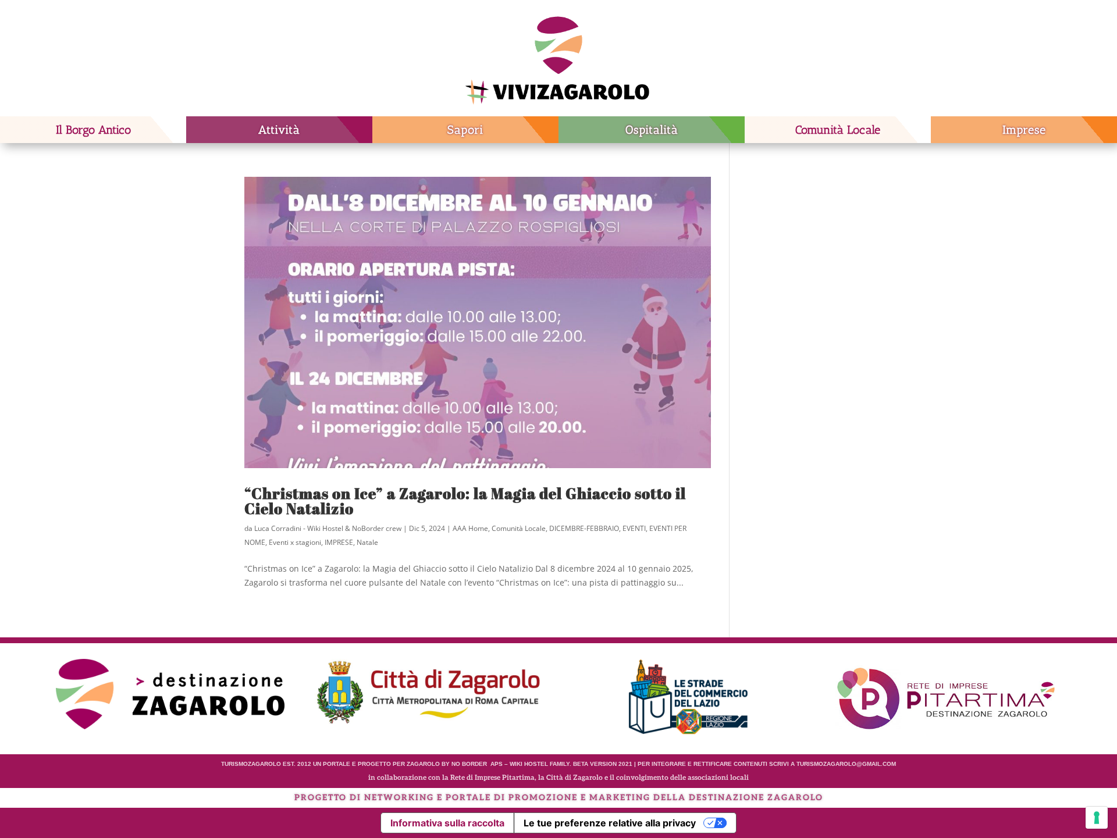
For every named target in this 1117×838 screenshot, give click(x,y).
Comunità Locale (837, 130)
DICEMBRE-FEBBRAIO (584, 528)
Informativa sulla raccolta (447, 823)
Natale (367, 542)
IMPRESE (339, 542)
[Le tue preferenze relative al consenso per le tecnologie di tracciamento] (1097, 818)
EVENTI (634, 528)
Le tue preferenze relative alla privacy (610, 823)
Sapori (465, 130)
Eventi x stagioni (295, 542)
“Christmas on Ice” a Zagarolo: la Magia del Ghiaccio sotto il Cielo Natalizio (465, 501)
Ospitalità (651, 130)
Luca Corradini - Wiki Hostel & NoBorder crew (327, 528)
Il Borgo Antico (93, 130)
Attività (279, 130)
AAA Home (470, 528)
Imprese (1024, 130)
